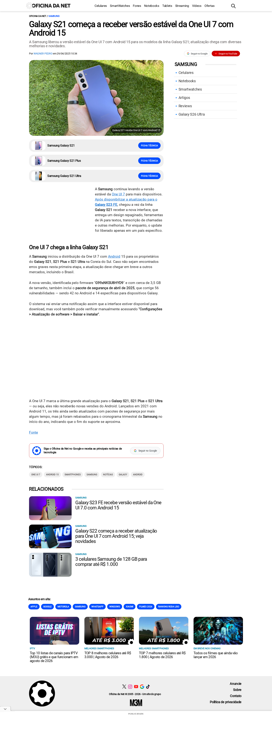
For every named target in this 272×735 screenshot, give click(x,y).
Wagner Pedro (43, 53)
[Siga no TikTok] (148, 686)
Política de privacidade (225, 702)
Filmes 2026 (145, 606)
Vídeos (197, 6)
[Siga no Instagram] (130, 686)
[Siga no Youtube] (136, 686)
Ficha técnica (149, 145)
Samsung (53, 16)
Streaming (182, 6)
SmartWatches (120, 6)
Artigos (184, 97)
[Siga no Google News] (142, 686)
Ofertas (209, 6)
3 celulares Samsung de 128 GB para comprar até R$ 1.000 (111, 561)
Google (47, 606)
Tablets (167, 6)
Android (114, 256)
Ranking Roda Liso (168, 606)
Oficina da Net (37, 16)
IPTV (32, 648)
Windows (114, 606)
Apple (34, 606)
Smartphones (73, 474)
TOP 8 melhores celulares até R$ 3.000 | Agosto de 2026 (107, 655)
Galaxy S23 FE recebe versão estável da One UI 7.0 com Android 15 (118, 505)
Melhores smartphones (99, 648)
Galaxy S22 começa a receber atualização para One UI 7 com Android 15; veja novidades (116, 536)
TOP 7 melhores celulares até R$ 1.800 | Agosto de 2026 (162, 655)
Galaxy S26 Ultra (192, 114)
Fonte (33, 432)
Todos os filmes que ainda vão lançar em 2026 (216, 655)
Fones (137, 6)
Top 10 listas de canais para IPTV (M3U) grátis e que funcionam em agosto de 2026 (54, 657)
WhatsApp (97, 606)
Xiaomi (129, 606)
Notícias (108, 474)
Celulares (101, 6)
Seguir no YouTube (228, 53)
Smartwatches (190, 89)
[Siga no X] (124, 686)
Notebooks (151, 6)
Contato (235, 696)
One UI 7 (118, 194)
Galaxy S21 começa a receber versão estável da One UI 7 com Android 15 (131, 28)
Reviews (185, 106)
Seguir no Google (199, 53)
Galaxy (123, 474)
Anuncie (235, 684)
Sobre (237, 690)
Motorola (63, 606)
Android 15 (52, 474)
